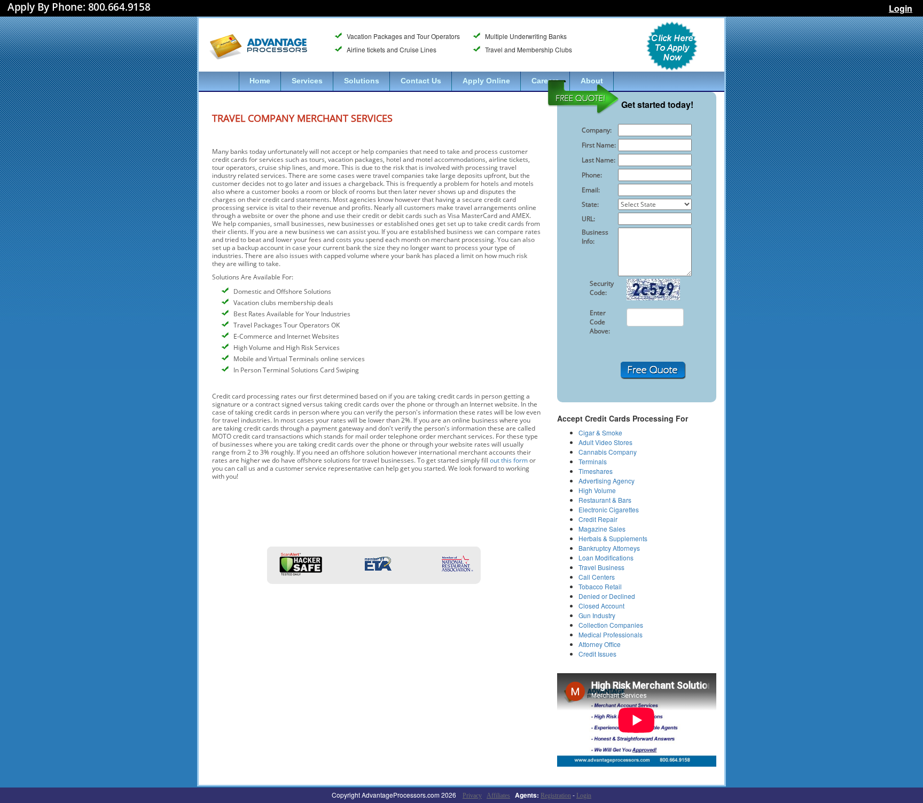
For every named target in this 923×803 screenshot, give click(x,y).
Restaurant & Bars (604, 499)
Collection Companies (610, 624)
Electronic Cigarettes (608, 509)
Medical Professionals (610, 634)
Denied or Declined (606, 596)
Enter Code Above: (600, 322)
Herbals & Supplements (612, 538)
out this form (509, 460)
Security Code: (602, 288)
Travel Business (601, 567)
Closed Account (601, 605)
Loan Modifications (605, 557)
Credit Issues (597, 653)
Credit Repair (597, 519)
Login (900, 8)
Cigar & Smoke (600, 432)
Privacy (472, 795)
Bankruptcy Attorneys (609, 547)
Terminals (592, 461)
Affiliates (498, 795)
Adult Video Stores (605, 442)
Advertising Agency (606, 480)
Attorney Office (599, 644)
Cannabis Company (607, 451)
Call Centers (596, 576)
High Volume (597, 490)
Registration (556, 795)
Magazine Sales (601, 528)
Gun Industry (596, 615)
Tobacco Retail (600, 586)
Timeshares (595, 470)
